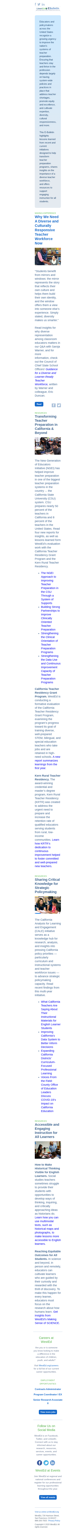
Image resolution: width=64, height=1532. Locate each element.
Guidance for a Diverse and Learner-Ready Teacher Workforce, (46, 377)
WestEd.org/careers (48, 1365)
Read (39, 404)
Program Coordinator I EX (48, 1394)
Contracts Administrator (48, 1389)
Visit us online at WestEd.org (47, 1512)
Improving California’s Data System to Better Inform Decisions (50, 1039)
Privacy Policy (54, 1521)
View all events (48, 1497)
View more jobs (47, 1412)
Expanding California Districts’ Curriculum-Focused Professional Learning (48, 1062)
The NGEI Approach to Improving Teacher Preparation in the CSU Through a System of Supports (49, 588)
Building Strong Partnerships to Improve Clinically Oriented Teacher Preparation (50, 618)
